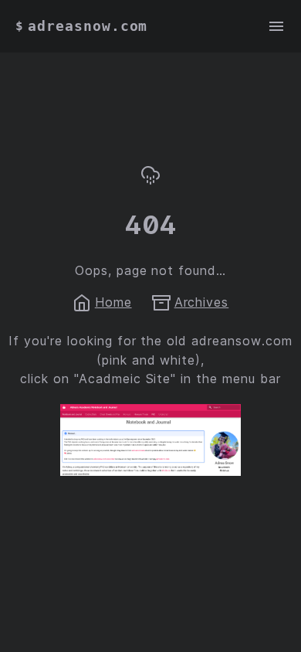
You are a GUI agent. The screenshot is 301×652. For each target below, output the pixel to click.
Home (113, 302)
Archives (201, 302)
